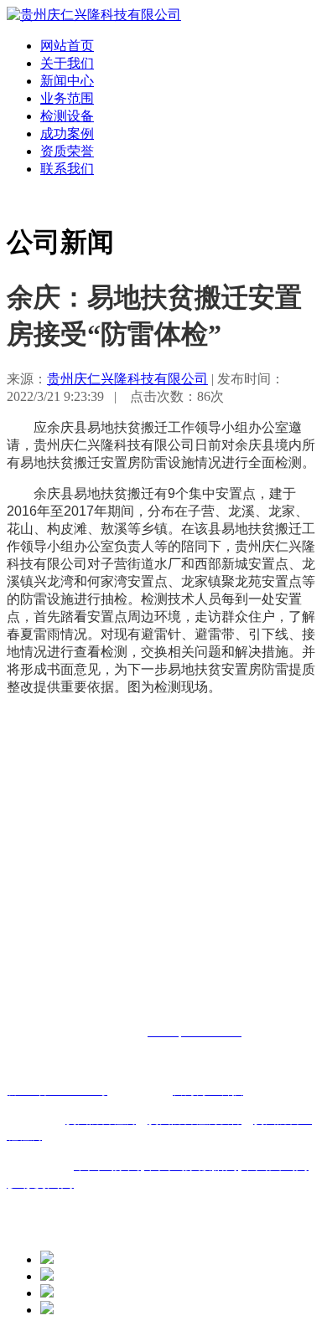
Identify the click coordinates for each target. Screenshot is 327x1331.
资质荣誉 (67, 151)
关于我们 (67, 63)
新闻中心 (67, 81)
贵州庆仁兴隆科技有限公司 (127, 379)
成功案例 (67, 133)
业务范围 (67, 98)
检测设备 (67, 116)
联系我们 (67, 169)
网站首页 (67, 46)
